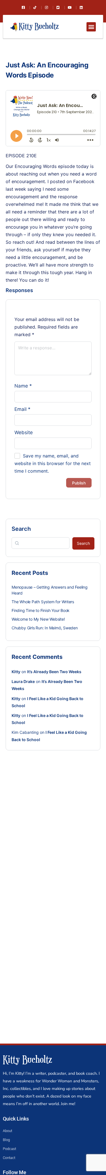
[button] (91, 26)
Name (23, 386)
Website (23, 432)
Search (21, 528)
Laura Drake (23, 681)
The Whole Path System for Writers (43, 601)
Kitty (16, 671)
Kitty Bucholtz (27, 1059)
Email (22, 409)
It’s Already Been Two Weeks (54, 671)
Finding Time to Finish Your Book (41, 610)
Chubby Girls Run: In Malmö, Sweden (45, 627)
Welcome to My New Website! (38, 619)
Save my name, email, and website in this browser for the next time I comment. (52, 463)
